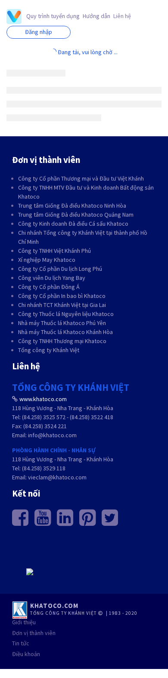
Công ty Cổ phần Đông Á (49, 287)
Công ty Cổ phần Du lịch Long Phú (60, 269)
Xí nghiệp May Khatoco (46, 260)
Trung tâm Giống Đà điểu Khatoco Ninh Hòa (72, 205)
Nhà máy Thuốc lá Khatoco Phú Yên (62, 323)
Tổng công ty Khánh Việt (48, 350)
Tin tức (20, 643)
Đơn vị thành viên (34, 633)
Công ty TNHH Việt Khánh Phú (54, 251)
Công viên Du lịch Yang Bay (51, 278)
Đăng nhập (38, 32)
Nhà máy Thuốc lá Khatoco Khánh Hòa (65, 332)
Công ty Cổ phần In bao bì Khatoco (62, 296)
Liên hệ (122, 16)
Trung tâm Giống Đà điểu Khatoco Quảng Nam (76, 214)
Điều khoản (26, 654)
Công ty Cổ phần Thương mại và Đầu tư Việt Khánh (81, 178)
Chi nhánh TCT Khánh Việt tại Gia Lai (62, 305)
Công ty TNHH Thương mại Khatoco (62, 341)
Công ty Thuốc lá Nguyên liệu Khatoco (66, 314)
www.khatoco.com (43, 399)
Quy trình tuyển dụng (53, 16)
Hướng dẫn (96, 16)
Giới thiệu (24, 622)
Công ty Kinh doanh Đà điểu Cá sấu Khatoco (73, 223)
